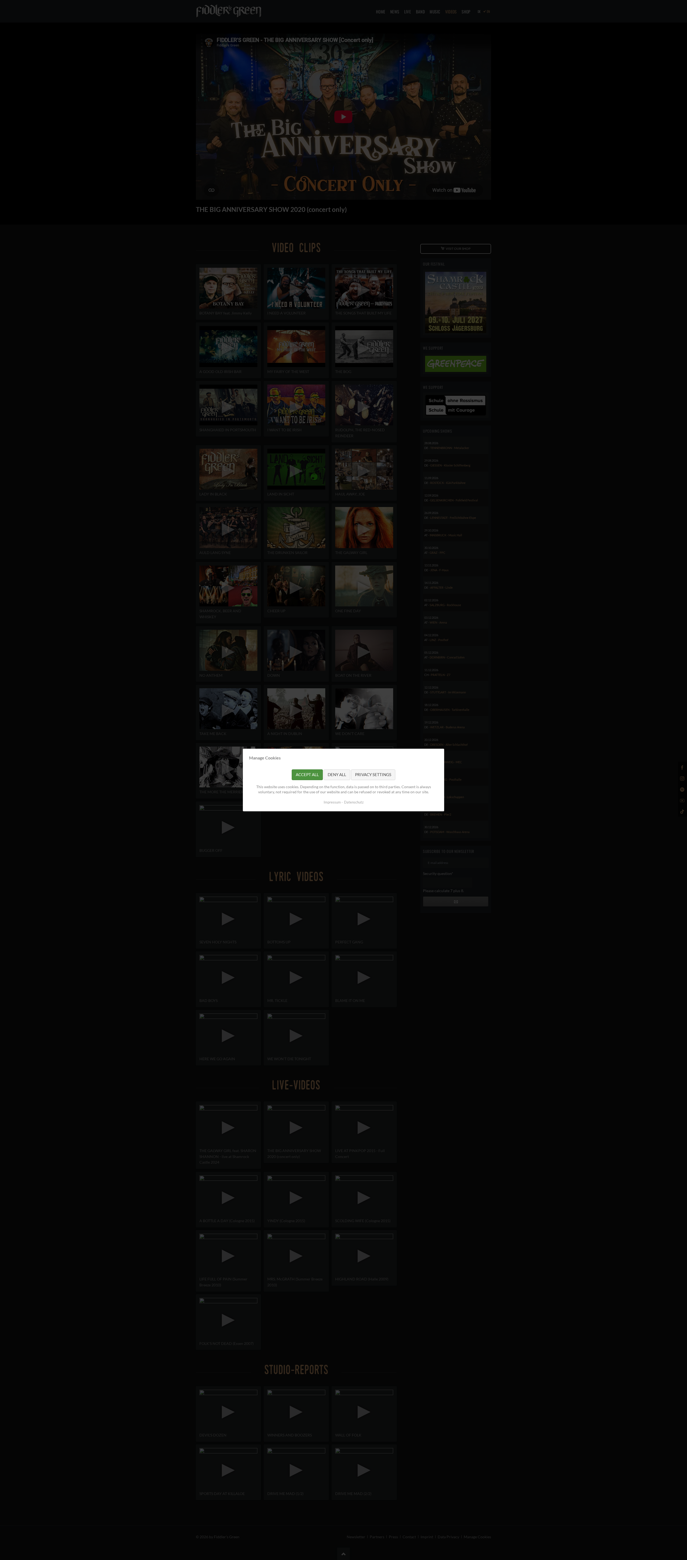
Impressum (332, 802)
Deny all (337, 774)
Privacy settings (373, 774)
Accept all (307, 774)
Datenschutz (354, 802)
